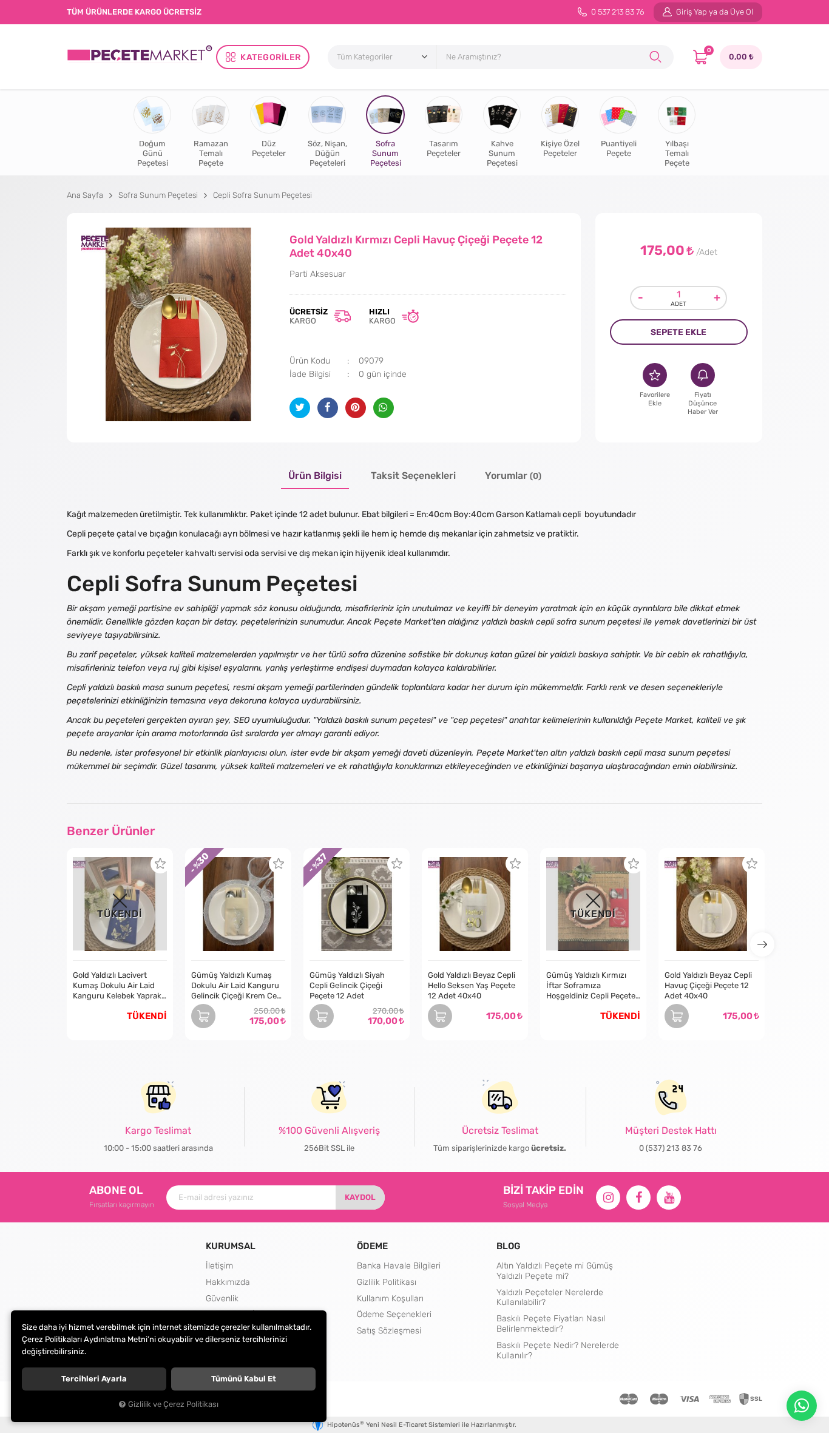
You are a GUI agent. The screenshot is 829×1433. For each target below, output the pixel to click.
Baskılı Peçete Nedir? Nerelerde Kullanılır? (557, 1350)
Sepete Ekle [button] (678, 332)
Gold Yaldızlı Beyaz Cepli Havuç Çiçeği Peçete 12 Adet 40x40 (708, 985)
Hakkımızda (228, 1282)
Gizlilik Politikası (386, 1282)
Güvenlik (222, 1298)
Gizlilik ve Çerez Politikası (173, 1404)
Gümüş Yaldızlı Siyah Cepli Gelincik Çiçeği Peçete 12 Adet (347, 985)
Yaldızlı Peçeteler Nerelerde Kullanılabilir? (549, 1297)
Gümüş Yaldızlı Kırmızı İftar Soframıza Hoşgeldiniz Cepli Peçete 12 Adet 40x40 (590, 986)
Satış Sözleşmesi (389, 1330)
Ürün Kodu (309, 360)
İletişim (219, 1265)
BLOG (508, 1246)
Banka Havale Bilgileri (399, 1265)
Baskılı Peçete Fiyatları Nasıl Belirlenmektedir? (550, 1323)
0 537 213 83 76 (617, 11)
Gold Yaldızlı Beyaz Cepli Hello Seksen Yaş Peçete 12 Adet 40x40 (471, 985)
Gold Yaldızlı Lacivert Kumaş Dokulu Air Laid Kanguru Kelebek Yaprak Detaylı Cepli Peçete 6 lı (117, 986)
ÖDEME (372, 1246)
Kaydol (360, 1197)
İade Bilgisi (310, 374)
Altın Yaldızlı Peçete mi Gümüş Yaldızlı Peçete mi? (554, 1271)
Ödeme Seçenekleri (394, 1314)
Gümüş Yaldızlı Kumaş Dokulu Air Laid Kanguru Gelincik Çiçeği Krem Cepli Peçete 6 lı (238, 986)
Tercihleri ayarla (94, 1378)
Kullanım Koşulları (390, 1298)
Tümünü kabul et (243, 1378)
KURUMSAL (230, 1246)
